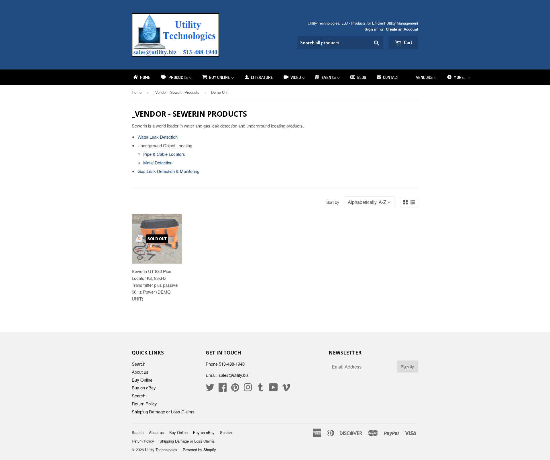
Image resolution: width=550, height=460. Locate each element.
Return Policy (144, 404)
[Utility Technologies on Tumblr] (260, 389)
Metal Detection (157, 163)
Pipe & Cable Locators (164, 154)
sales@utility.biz (234, 375)
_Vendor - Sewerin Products (176, 92)
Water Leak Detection (158, 137)
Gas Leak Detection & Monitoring (168, 171)
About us (140, 372)
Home (137, 92)
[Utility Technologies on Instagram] (247, 389)
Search (138, 364)
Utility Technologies (161, 449)
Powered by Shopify (199, 449)
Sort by (332, 202)
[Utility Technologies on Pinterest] (235, 389)
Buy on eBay (144, 388)
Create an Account (402, 29)
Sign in (371, 29)
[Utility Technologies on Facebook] (222, 389)
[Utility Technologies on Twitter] (210, 389)
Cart (407, 42)
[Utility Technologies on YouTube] (273, 389)
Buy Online (142, 380)
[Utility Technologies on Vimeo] (286, 389)
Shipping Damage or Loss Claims (163, 412)
